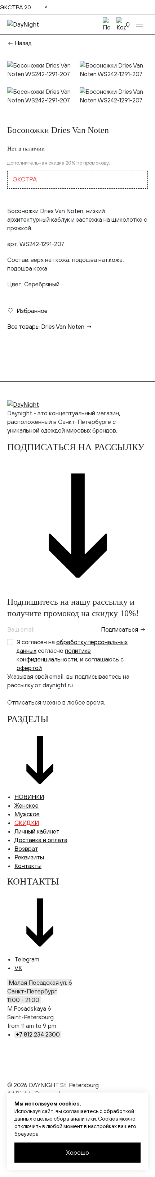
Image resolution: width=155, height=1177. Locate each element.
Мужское (27, 814)
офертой (29, 667)
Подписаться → (123, 629)
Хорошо (77, 1152)
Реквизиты (29, 857)
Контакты (27, 865)
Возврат (26, 848)
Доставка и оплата (40, 840)
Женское (26, 805)
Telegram (26, 959)
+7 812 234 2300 (38, 1034)
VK (18, 967)
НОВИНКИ (29, 796)
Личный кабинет (36, 831)
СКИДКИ (26, 822)
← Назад (19, 43)
